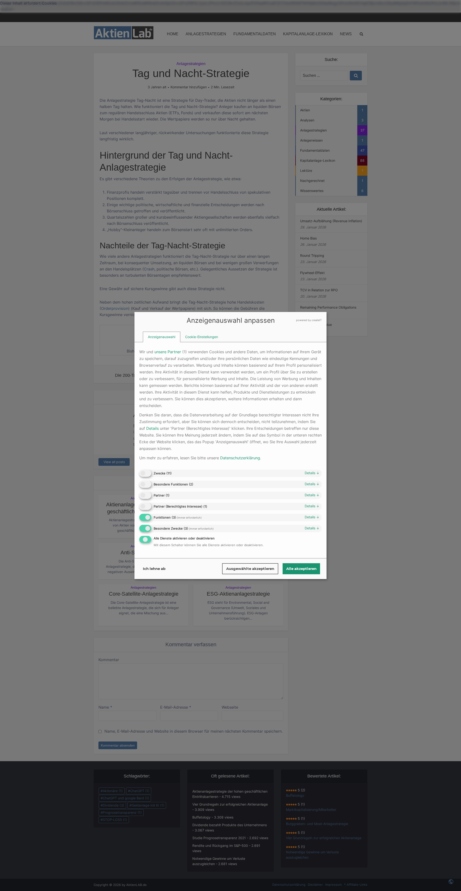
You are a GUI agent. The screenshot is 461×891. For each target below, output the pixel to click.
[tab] (161, 337)
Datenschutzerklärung (240, 457)
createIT (317, 320)
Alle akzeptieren (301, 568)
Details (312, 473)
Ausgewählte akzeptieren (250, 568)
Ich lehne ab (154, 568)
